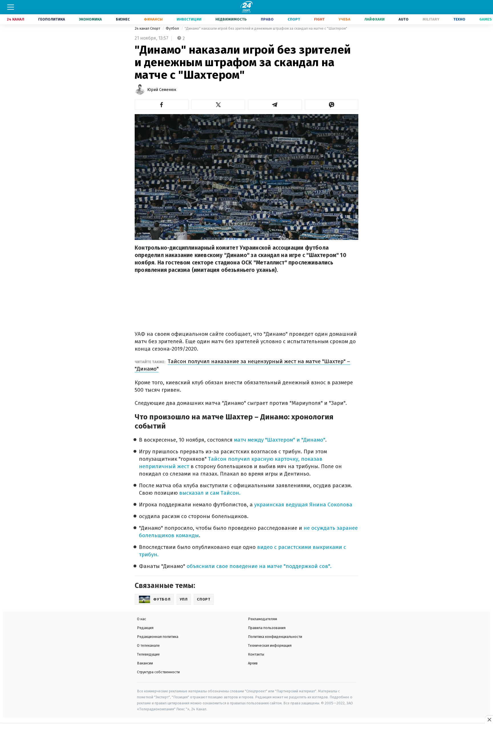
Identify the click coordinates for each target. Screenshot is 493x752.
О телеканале (148, 645)
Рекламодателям (262, 619)
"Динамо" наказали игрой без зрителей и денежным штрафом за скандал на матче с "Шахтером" (266, 28)
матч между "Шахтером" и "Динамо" (279, 439)
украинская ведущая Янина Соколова (303, 504)
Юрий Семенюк (161, 89)
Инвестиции (189, 19)
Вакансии (145, 663)
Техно (459, 19)
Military (431, 19)
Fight (319, 19)
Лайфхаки (374, 19)
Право (267, 19)
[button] (162, 105)
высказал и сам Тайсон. (210, 493)
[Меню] (10, 7)
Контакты (256, 654)
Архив (253, 663)
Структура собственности (158, 672)
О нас (141, 619)
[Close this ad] (489, 719)
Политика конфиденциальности (275, 636)
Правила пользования (267, 628)
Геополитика (51, 19)
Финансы (153, 19)
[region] (246, 738)
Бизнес (123, 19)
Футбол (173, 28)
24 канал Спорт (148, 28)
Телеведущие (148, 654)
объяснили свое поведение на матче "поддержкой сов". (259, 566)
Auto (404, 19)
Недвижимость (231, 19)
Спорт (294, 19)
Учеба (344, 19)
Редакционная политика (157, 636)
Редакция (145, 628)
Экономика (90, 19)
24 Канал (15, 19)
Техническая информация (270, 645)
